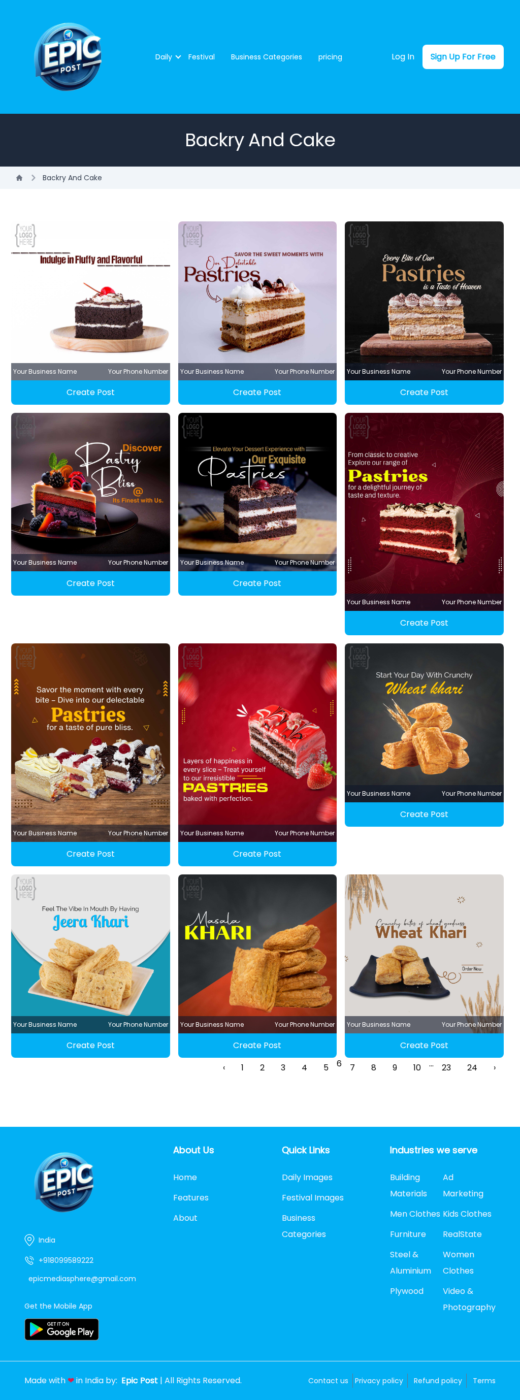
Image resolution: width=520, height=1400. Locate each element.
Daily (163, 57)
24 (472, 1067)
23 (446, 1067)
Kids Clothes (467, 1214)
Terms (484, 1381)
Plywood (407, 1291)
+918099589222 (66, 1260)
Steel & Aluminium (410, 1263)
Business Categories (266, 57)
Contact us (328, 1381)
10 (417, 1067)
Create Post (91, 392)
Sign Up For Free (463, 56)
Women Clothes (458, 1263)
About (185, 1218)
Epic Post (139, 1380)
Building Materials (408, 1185)
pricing (330, 57)
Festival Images (313, 1197)
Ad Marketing (463, 1185)
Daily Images (307, 1177)
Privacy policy (379, 1381)
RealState (462, 1234)
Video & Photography (469, 1299)
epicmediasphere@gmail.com (82, 1279)
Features (191, 1197)
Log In (403, 56)
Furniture (408, 1234)
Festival (201, 57)
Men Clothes (415, 1214)
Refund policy (438, 1381)
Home (185, 1177)
